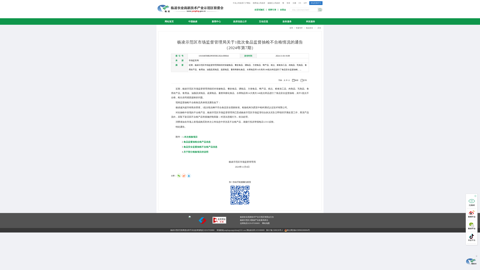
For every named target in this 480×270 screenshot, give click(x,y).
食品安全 (309, 28)
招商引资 (272, 10)
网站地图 (266, 223)
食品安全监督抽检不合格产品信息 (200, 147)
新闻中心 (216, 21)
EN (300, 3)
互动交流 (263, 21)
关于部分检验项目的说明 (196, 152)
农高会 (283, 10)
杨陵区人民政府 (274, 3)
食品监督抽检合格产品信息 (197, 142)
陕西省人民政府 (259, 3)
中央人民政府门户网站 (241, 3)
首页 (291, 28)
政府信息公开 (240, 21)
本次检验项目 (191, 137)
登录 (288, 3)
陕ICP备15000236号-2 (274, 230)
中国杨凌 (192, 21)
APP (305, 3)
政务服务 (287, 21)
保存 (296, 80)
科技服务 (310, 21)
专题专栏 (299, 28)
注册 (294, 3)
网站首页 (169, 21)
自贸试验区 (259, 10)
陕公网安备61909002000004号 (298, 230)
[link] (219, 223)
